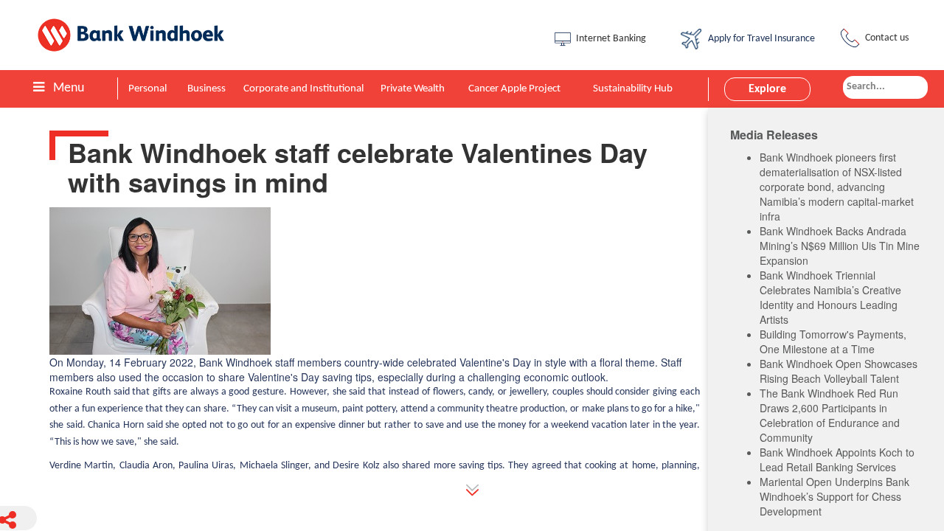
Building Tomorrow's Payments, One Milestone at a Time (833, 341)
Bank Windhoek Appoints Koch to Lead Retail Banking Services (837, 459)
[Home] (141, 35)
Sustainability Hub (633, 88)
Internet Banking (611, 38)
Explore (767, 89)
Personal (147, 88)
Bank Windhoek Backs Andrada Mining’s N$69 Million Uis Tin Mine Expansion (840, 245)
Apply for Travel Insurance (759, 38)
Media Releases (774, 134)
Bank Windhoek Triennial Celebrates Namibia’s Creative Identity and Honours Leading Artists (830, 297)
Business (206, 88)
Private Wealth (413, 88)
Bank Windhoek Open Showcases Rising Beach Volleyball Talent (838, 371)
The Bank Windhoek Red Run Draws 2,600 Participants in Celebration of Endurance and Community (830, 415)
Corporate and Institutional (303, 88)
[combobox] (885, 87)
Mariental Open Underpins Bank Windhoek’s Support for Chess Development (834, 496)
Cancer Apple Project (514, 88)
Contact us (887, 38)
